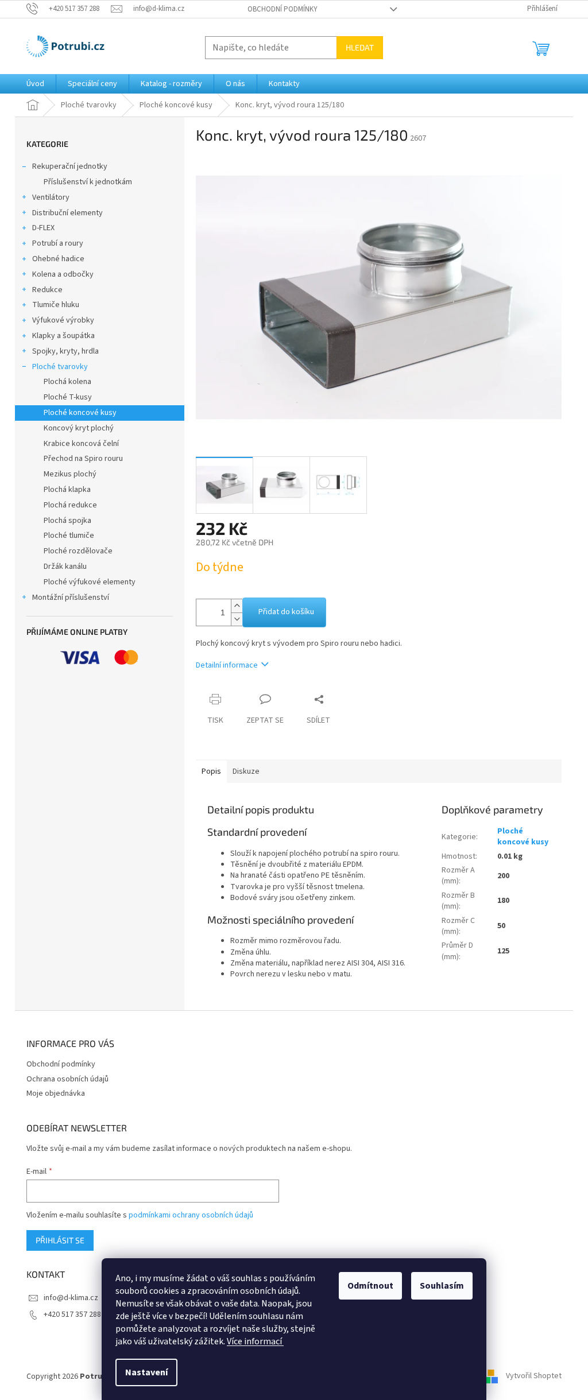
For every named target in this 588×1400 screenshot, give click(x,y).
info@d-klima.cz (71, 1298)
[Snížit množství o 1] (236, 619)
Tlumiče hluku (55, 305)
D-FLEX (43, 228)
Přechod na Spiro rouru (83, 458)
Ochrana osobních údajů (67, 1079)
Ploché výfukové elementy (90, 582)
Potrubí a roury (57, 243)
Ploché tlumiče (69, 535)
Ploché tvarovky (60, 367)
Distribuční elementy (67, 213)
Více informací (255, 1341)
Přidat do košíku (286, 612)
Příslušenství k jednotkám (88, 182)
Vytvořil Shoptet (534, 1376)
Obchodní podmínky (282, 9)
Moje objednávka (55, 1093)
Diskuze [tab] (246, 771)
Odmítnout (370, 1285)
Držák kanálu (65, 566)
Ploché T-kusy (68, 397)
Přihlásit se (60, 1240)
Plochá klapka (67, 489)
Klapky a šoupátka (63, 336)
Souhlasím (442, 1285)
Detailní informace (227, 665)
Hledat (360, 47)
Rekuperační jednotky (69, 166)
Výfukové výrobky (63, 320)
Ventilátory (50, 197)
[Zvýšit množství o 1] (236, 605)
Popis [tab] (211, 771)
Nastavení (146, 1372)
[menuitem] (35, 84)
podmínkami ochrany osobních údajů (191, 1215)
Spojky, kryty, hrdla (65, 351)
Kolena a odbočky (63, 274)
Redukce (47, 290)
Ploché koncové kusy (80, 412)
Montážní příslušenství (70, 597)
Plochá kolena (67, 381)
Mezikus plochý (70, 474)
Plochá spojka (67, 520)
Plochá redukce (70, 505)
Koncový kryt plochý (79, 428)
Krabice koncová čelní (81, 443)
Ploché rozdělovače (78, 551)
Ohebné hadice (58, 259)
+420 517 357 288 (72, 1314)
